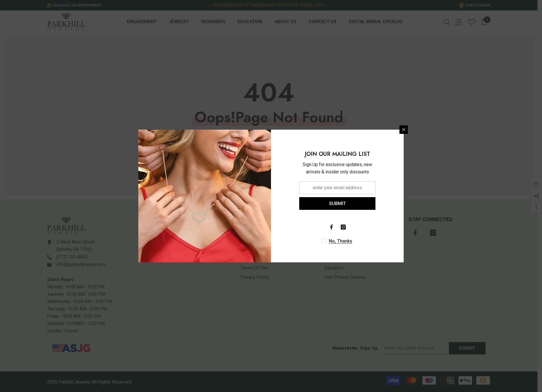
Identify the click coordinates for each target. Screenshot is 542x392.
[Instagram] (343, 227)
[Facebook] (331, 227)
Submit (337, 203)
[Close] (403, 129)
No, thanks (340, 241)
